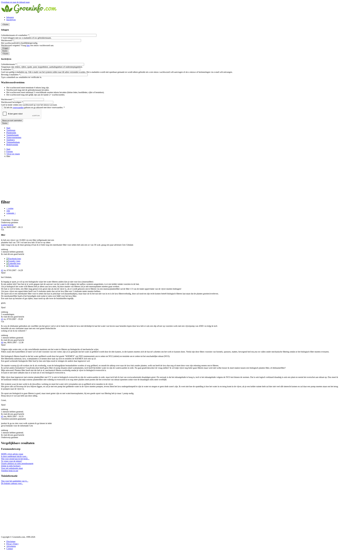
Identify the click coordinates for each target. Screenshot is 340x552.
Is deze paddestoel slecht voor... (14, 456)
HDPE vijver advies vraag (12, 454)
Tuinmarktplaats (13, 142)
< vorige (9, 208)
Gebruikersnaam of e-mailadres (15, 35)
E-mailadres (7, 69)
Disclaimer (10, 541)
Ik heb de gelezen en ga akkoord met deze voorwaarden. (34, 107)
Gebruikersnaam (8, 64)
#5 (2, 416)
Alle (8, 211)
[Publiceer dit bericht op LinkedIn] (13, 263)
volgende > (11, 213)
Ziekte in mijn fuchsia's (10, 466)
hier (28, 45)
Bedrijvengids (12, 144)
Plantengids (11, 133)
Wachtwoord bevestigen (12, 102)
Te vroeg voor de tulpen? (11, 461)
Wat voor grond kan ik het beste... (15, 459)
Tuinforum (10, 130)
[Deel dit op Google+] (13, 261)
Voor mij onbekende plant (12, 468)
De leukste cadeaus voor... (12, 483)
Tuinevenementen (13, 137)
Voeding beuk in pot (9, 471)
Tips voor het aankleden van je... (14, 481)
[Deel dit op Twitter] (12, 266)
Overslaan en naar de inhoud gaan (15, 2)
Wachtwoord (7, 40)
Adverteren (11, 546)
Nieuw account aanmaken (12, 120)
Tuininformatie (12, 135)
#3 (2, 319)
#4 (2, 342)
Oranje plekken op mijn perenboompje (17, 463)
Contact (9, 548)
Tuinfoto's (10, 140)
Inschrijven (11, 20)
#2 (2, 270)
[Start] (29, 13)
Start (8, 128)
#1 (2, 227)
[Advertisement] (170, 178)
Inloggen (10, 17)
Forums (9, 151)
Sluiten (4, 51)
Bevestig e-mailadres (10, 74)
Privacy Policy (12, 544)
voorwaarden (18, 107)
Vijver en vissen (13, 154)
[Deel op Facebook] (13, 259)
